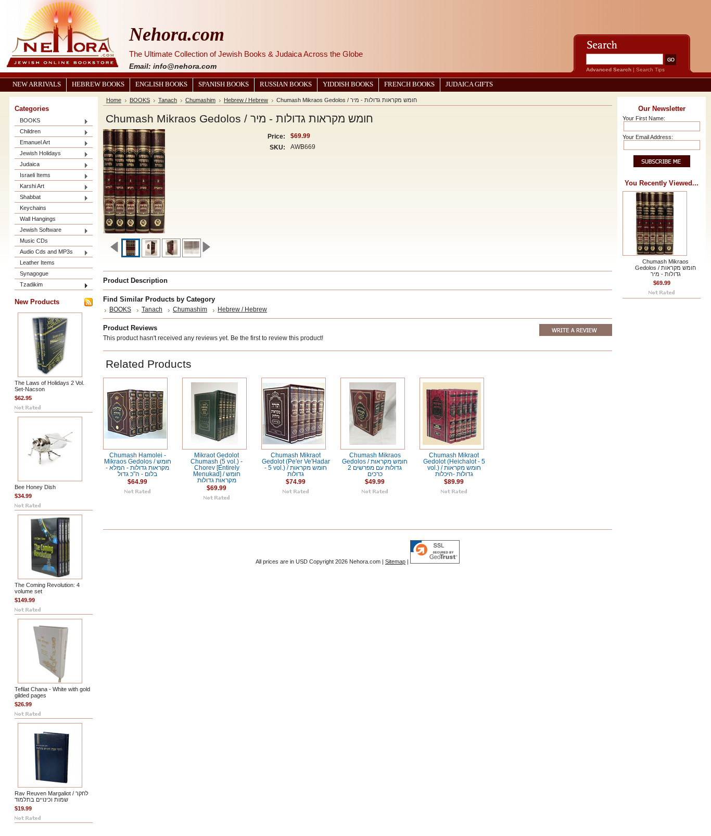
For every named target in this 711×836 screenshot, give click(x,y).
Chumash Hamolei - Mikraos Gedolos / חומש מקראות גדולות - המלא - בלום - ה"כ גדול (137, 464)
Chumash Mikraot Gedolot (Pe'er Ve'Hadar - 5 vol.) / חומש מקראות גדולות (296, 464)
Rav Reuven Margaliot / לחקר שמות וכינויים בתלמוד (51, 796)
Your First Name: (644, 118)
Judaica (27, 165)
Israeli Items (32, 176)
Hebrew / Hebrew (246, 100)
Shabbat (28, 198)
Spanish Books (223, 84)
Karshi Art (29, 187)
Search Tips (650, 69)
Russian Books (286, 84)
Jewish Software (38, 230)
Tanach (167, 100)
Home (113, 100)
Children (28, 132)
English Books (161, 84)
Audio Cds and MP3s (44, 252)
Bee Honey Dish (35, 487)
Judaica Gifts (469, 84)
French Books (409, 84)
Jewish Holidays (38, 154)
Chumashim (200, 100)
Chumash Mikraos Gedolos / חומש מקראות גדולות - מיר (665, 267)
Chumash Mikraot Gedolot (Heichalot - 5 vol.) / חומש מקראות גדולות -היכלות (454, 464)
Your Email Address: (648, 137)
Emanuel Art (32, 143)
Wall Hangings (38, 219)
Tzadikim (29, 285)
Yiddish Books (348, 84)
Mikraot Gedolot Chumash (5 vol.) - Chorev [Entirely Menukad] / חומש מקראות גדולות (217, 467)
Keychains (33, 208)
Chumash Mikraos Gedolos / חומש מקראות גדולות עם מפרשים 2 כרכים (375, 464)
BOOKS (27, 121)
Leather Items (37, 262)
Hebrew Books (98, 84)
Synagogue (34, 273)
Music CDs (34, 241)
